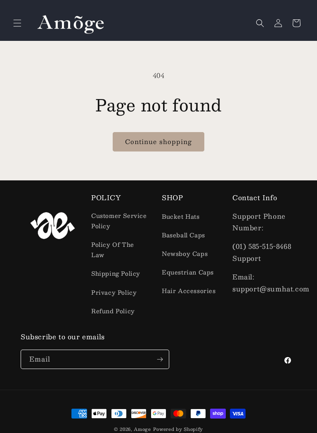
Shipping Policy (115, 273)
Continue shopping (158, 141)
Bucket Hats (181, 216)
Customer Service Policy (119, 221)
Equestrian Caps (188, 272)
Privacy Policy (114, 292)
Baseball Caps (183, 235)
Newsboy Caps (185, 253)
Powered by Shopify (178, 429)
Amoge (142, 429)
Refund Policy (113, 311)
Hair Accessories (189, 291)
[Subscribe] (160, 359)
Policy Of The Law (112, 249)
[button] (17, 23)
